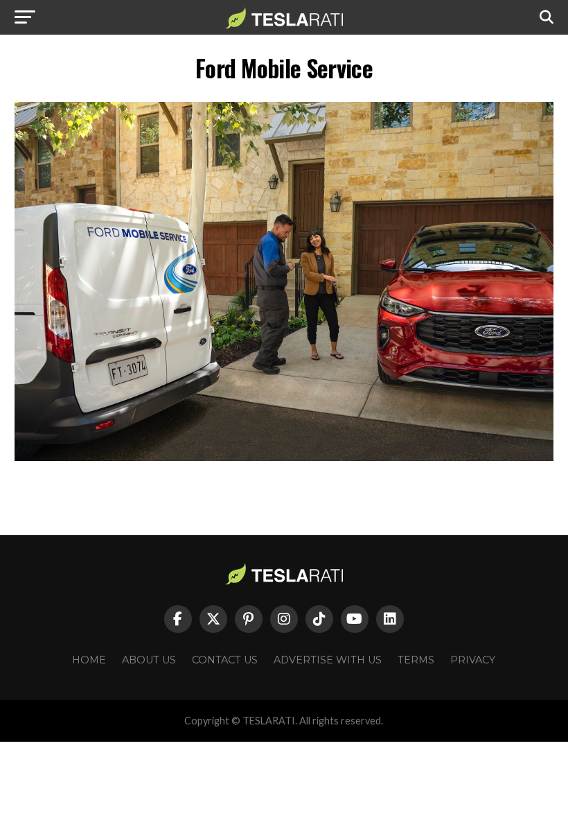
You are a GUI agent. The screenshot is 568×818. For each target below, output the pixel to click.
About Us (149, 660)
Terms (416, 660)
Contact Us (225, 660)
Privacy (472, 660)
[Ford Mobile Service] (284, 457)
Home (89, 660)
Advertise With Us (328, 660)
